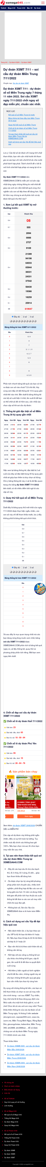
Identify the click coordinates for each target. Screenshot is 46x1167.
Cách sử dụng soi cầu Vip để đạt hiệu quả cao (24, 143)
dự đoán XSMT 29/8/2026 (24, 825)
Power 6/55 (21, 8)
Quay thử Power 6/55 (11, 1145)
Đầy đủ (16, 316)
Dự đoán (37, 8)
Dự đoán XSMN (9, 1154)
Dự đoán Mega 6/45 (11, 1122)
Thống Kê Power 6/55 (11, 1138)
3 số (32, 316)
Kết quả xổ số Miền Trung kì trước (21, 115)
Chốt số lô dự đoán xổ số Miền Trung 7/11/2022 (22, 129)
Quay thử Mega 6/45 (11, 1125)
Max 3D (29, 8)
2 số (25, 316)
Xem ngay (29, 816)
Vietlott (3, 8)
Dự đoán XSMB (9, 1150)
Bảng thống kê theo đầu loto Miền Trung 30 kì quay (24, 119)
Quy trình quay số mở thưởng (14, 1102)
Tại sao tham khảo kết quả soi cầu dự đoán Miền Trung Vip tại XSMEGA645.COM (23, 136)
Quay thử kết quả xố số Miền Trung (22, 125)
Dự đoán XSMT (9, 1157)
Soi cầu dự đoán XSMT (21, 83)
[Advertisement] (23, 35)
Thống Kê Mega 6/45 (11, 1118)
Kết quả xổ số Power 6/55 (13, 1134)
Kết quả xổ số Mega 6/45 (13, 1115)
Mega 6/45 (11, 8)
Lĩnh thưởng (8, 1106)
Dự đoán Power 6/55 (11, 1141)
